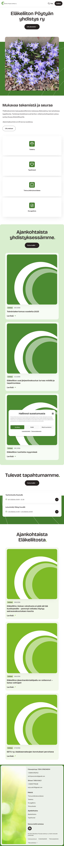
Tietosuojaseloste (53, 839)
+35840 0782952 (33, 773)
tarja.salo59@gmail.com (35, 787)
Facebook (30, 828)
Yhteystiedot (32, 806)
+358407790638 (33, 784)
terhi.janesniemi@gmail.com (36, 776)
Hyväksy (17, 427)
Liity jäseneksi (31, 27)
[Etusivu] (9, 3)
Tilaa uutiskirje (32, 842)
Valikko (58, 3)
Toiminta (30, 799)
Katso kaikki (31, 245)
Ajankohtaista (32, 814)
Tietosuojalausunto (36, 431)
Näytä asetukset (46, 427)
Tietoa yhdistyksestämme (36, 796)
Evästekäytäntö (26, 431)
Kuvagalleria (31, 803)
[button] (53, 413)
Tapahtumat (31, 817)
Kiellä (32, 427)
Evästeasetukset (32, 839)
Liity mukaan (9, 128)
